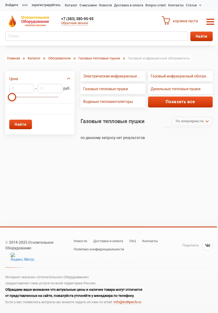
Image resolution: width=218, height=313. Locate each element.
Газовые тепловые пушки (99, 58)
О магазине (88, 5)
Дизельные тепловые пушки (175, 89)
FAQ (132, 241)
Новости (105, 5)
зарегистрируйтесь (46, 5)
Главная (13, 58)
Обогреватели (59, 58)
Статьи (191, 5)
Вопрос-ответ (155, 5)
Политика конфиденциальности (99, 249)
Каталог (71, 5)
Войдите (11, 5)
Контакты (176, 5)
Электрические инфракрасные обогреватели (114, 76)
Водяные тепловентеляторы (108, 101)
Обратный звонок (74, 23)
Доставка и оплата (128, 5)
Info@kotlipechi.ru (127, 302)
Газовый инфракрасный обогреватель (182, 76)
